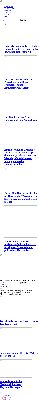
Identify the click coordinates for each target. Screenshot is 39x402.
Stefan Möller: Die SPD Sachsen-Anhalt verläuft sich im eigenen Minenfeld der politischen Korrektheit (20, 246)
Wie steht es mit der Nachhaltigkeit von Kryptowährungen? (11, 384)
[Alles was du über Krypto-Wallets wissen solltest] (19, 338)
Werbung (7, 399)
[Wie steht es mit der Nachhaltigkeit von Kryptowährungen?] (19, 368)
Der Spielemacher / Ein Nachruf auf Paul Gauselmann (21, 118)
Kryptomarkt (8, 7)
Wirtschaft (7, 12)
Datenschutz (8, 397)
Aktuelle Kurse (9, 9)
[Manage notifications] (4, 398)
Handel (6, 14)
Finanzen (7, 10)
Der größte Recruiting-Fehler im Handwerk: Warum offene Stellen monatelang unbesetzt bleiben (20, 197)
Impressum (8, 395)
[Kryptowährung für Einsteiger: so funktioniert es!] (19, 306)
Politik (6, 16)
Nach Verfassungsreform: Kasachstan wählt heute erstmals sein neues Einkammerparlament (18, 83)
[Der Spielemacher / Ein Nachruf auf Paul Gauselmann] (21, 102)
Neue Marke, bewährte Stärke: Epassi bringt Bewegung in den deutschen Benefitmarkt (21, 49)
